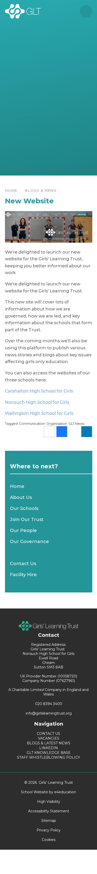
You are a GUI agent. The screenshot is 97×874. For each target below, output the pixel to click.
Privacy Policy (49, 830)
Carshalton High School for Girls (39, 390)
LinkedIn (48, 748)
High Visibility (48, 801)
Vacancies (48, 738)
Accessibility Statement (48, 811)
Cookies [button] (48, 839)
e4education (65, 792)
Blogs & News (40, 190)
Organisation (57, 423)
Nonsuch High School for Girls (37, 402)
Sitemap (48, 820)
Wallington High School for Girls (39, 413)
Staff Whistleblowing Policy (48, 757)
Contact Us (48, 733)
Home (11, 190)
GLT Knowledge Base (49, 752)
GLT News (76, 423)
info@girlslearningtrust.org (49, 713)
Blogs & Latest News (48, 743)
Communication (32, 423)
